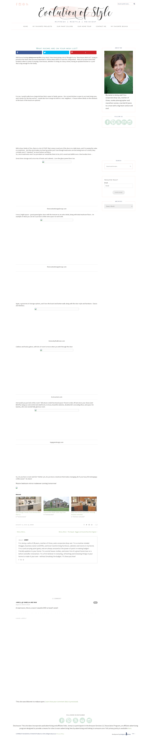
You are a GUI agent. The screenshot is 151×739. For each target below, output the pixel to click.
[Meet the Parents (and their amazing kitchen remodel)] (84, 504)
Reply (95, 602)
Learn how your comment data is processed (61, 701)
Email (106, 183)
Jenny (32, 525)
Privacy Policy (60, 734)
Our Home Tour (84, 26)
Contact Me (101, 26)
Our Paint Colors (65, 26)
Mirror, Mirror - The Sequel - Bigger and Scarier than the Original (78, 532)
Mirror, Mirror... (21, 532)
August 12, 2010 (21, 525)
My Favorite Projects (42, 26)
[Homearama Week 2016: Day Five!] (56, 504)
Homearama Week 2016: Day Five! (55, 512)
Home (25, 26)
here (129, 728)
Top (133, 733)
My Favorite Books (119, 26)
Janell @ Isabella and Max (26, 602)
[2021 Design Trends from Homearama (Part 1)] (28, 504)
